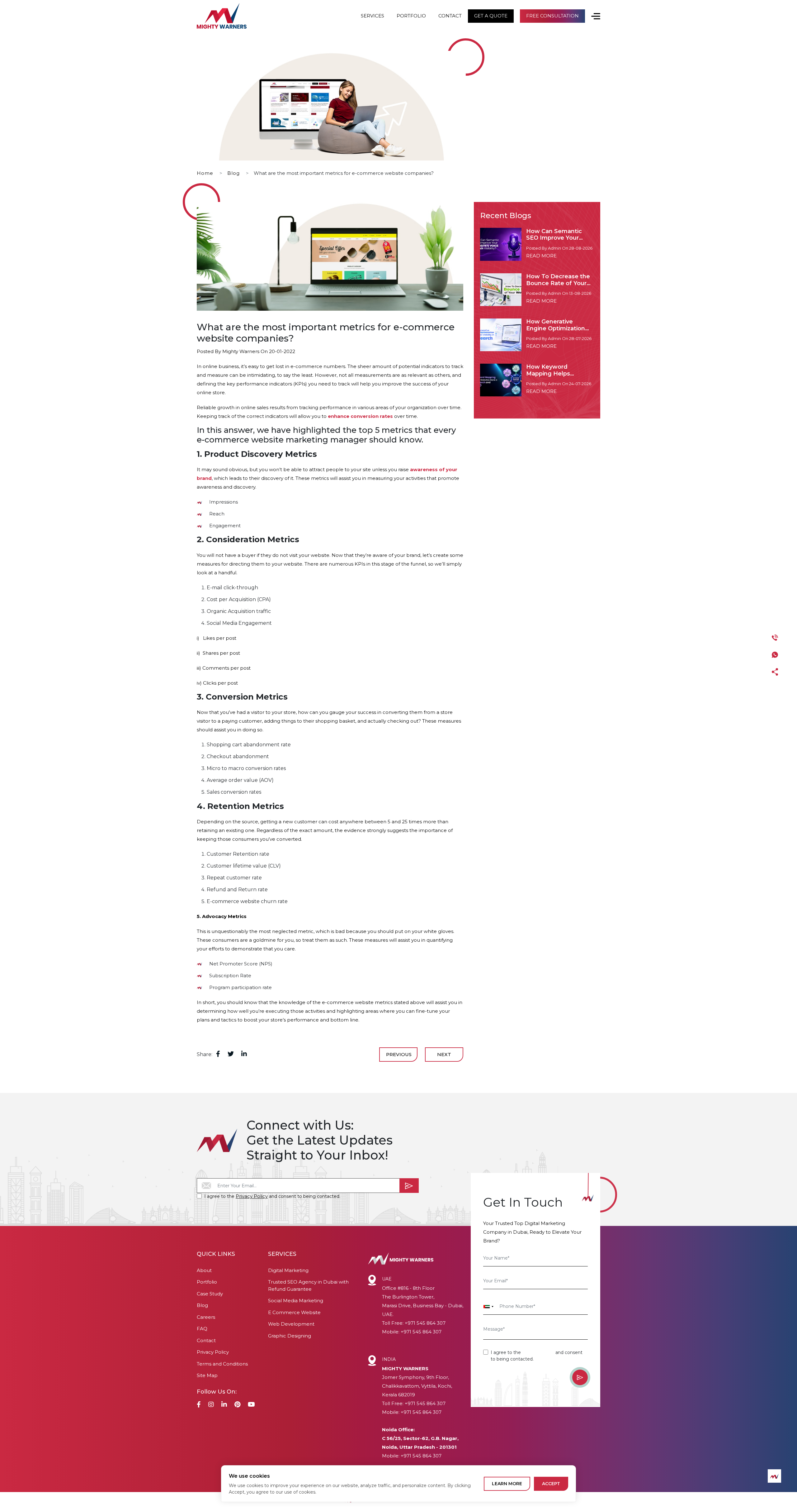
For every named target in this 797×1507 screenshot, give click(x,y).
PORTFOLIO (411, 16)
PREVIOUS (399, 1054)
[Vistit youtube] (251, 1405)
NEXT (444, 1054)
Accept (551, 1483)
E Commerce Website (294, 1312)
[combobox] (488, 1306)
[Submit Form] (409, 1185)
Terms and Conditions (222, 1364)
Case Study (210, 1294)
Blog (233, 173)
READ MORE (541, 255)
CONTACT (450, 16)
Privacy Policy (252, 1196)
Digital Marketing (288, 1270)
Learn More (507, 1483)
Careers (206, 1317)
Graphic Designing (289, 1336)
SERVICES (372, 16)
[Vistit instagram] (211, 1405)
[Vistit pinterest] (237, 1405)
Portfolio (207, 1282)
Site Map (207, 1375)
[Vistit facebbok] (199, 1405)
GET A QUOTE (490, 16)
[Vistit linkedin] (224, 1405)
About (204, 1270)
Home (205, 173)
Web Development (291, 1324)
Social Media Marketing (295, 1301)
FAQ (202, 1329)
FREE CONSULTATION (552, 16)
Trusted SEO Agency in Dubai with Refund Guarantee (308, 1285)
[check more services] (592, 16)
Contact (206, 1340)
